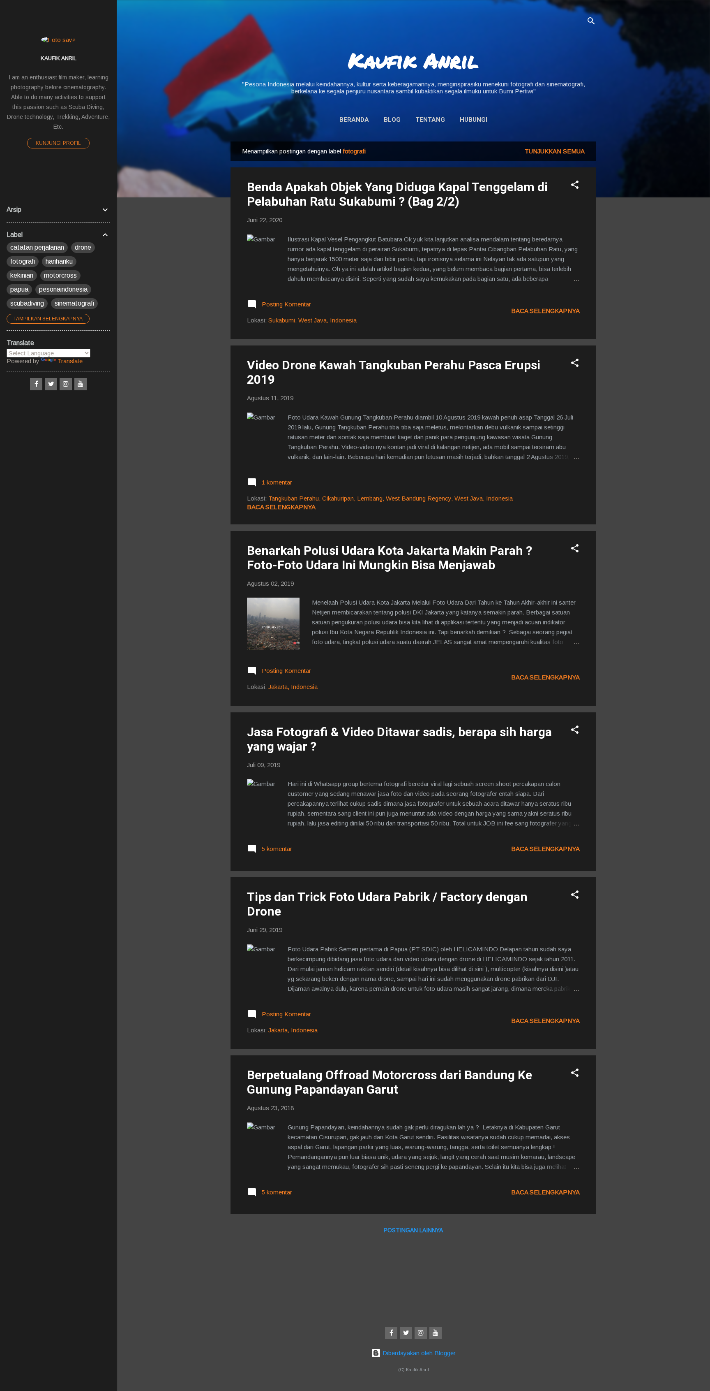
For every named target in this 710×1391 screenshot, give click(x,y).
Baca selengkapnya (545, 310)
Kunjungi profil (58, 143)
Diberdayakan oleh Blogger (418, 1352)
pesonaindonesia (63, 289)
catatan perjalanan (37, 247)
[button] (575, 186)
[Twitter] (406, 1333)
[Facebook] (391, 1333)
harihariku (59, 261)
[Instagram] (421, 1333)
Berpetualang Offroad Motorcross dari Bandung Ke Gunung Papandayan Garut (389, 1082)
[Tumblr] (435, 1333)
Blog (392, 119)
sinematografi (74, 303)
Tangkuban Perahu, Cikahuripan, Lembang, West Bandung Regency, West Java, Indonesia (390, 498)
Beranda (354, 119)
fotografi (22, 261)
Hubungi (473, 119)
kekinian (21, 275)
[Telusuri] (591, 22)
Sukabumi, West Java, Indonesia (312, 320)
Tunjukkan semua (555, 151)
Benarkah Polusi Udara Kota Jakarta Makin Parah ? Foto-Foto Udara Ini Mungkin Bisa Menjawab (389, 557)
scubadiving (27, 303)
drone (83, 247)
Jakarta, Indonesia (293, 686)
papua (19, 289)
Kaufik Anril (413, 60)
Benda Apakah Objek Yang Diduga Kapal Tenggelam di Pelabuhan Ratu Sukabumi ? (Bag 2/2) (397, 194)
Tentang (430, 119)
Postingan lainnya (413, 1230)
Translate (70, 360)
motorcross (60, 275)
